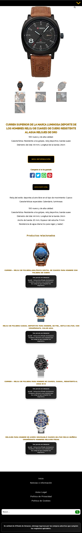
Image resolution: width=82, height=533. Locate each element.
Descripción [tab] (41, 187)
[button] (75, 7)
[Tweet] (38, 175)
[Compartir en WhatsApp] (43, 175)
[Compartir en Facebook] (32, 175)
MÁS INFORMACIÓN (41, 159)
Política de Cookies (41, 501)
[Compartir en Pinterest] (49, 175)
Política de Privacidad (41, 496)
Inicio (41, 478)
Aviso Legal (41, 492)
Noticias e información (41, 483)
